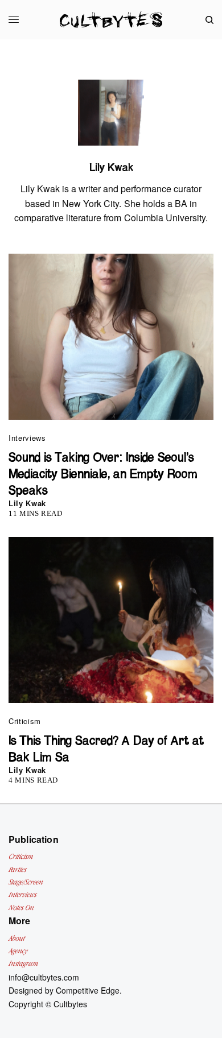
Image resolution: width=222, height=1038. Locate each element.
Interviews (27, 437)
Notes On (21, 907)
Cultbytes (70, 1004)
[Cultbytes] (111, 19)
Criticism (25, 721)
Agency (18, 951)
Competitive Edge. (89, 990)
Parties (17, 869)
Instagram (23, 963)
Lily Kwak (27, 503)
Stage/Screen (26, 882)
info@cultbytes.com (44, 977)
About (16, 938)
